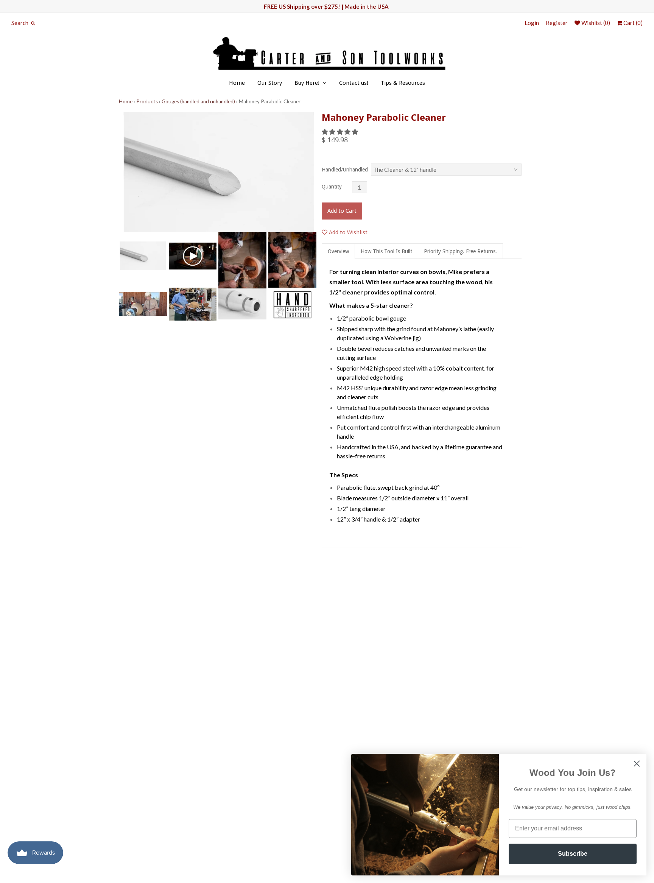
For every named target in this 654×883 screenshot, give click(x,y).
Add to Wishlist (347, 232)
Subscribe (572, 853)
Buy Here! (306, 82)
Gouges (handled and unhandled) (198, 101)
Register (557, 23)
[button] (340, 131)
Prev (126, 172)
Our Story (269, 82)
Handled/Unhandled (345, 170)
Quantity (332, 187)
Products (147, 101)
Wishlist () (595, 23)
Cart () (632, 23)
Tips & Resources (403, 82)
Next (311, 172)
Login (532, 23)
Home (237, 82)
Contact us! (353, 82)
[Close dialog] (636, 763)
